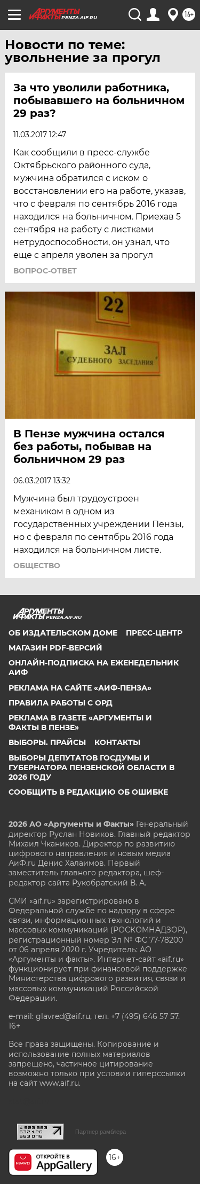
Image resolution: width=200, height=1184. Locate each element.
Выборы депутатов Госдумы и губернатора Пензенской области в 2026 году (91, 767)
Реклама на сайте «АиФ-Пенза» (80, 688)
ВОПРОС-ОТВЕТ (45, 271)
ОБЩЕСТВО (36, 565)
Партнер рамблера (100, 1131)
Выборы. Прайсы (47, 742)
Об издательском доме (63, 633)
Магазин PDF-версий (55, 648)
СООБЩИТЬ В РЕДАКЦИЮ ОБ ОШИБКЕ (88, 792)
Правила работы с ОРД (61, 703)
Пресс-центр (154, 633)
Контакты (117, 742)
